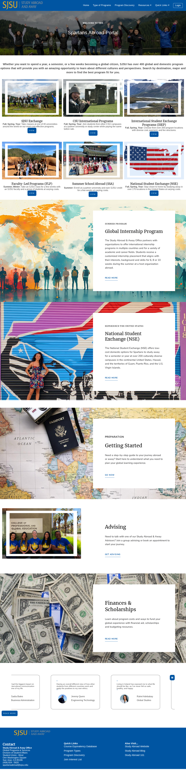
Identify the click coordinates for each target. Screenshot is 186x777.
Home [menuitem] (86, 5)
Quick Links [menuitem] (161, 5)
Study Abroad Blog (135, 750)
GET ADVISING (113, 554)
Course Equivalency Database (80, 746)
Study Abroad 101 (134, 755)
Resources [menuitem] (144, 5)
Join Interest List (73, 759)
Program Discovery (74, 755)
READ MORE (111, 278)
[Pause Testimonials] (172, 677)
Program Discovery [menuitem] (125, 5)
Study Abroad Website (137, 746)
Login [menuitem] (178, 5)
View (32, 130)
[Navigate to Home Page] (23, 5)
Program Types (72, 750)
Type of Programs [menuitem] (102, 5)
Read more (9, 713)
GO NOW (109, 475)
